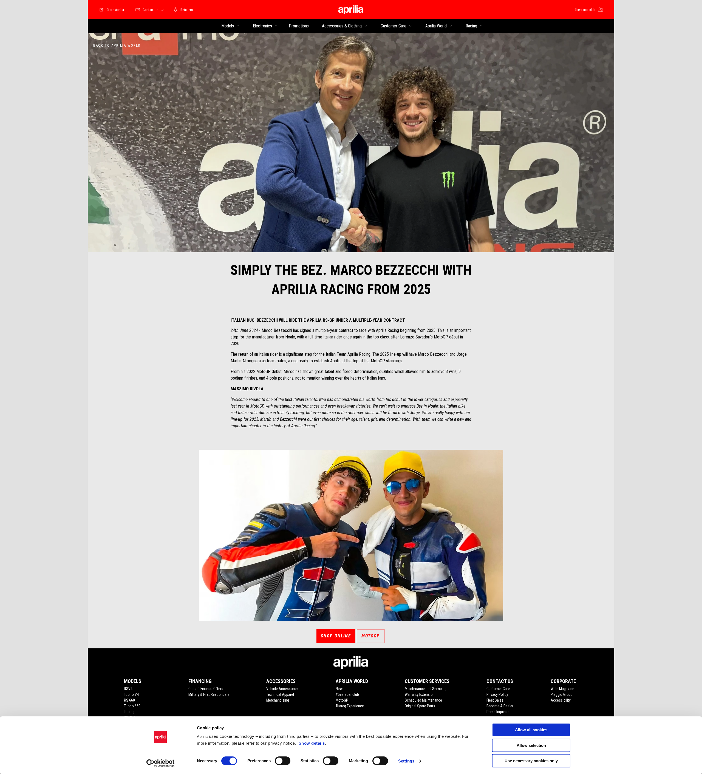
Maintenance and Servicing (425, 689)
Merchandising (277, 700)
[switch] (282, 760)
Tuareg (129, 712)
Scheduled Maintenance (423, 700)
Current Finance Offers (205, 689)
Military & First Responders (209, 694)
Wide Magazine (562, 689)
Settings (406, 761)
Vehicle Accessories (282, 689)
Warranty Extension (420, 694)
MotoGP (370, 636)
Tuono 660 (132, 706)
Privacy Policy (497, 694)
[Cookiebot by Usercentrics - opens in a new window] (161, 763)
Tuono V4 (131, 694)
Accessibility (561, 700)
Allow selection (531, 745)
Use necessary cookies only (531, 760)
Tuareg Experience (350, 706)
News (340, 689)
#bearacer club (347, 694)
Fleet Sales (494, 700)
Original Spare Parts (420, 706)
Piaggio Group (562, 694)
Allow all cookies (531, 729)
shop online (336, 636)
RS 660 (129, 700)
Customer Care (498, 689)
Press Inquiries (497, 712)
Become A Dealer (499, 706)
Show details (312, 743)
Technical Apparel (280, 694)
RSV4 (128, 689)
